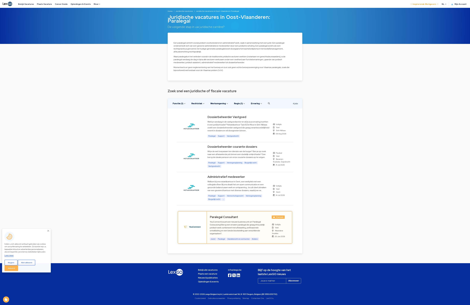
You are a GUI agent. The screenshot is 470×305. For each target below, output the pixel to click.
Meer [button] (96, 4)
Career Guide (61, 4)
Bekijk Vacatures (26, 4)
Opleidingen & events (208, 281)
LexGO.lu (270, 298)
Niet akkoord (26, 262)
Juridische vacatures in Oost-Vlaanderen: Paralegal (217, 11)
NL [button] (443, 4)
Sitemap (246, 298)
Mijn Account (460, 4)
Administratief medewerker (226, 177)
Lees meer (9, 255)
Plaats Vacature (44, 4)
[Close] (48, 231)
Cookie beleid (200, 298)
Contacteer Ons (257, 298)
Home (170, 11)
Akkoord (11, 268)
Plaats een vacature (207, 274)
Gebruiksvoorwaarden (216, 298)
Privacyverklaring (234, 298)
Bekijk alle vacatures (208, 270)
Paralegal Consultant (224, 217)
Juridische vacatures (184, 11)
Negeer (11, 262)
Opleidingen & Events (81, 4)
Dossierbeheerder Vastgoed (226, 117)
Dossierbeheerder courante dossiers (232, 147)
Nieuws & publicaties (208, 278)
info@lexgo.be (234, 270)
